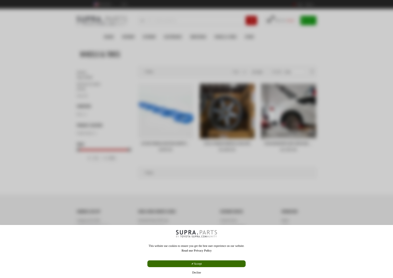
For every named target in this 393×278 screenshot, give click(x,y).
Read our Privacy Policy (197, 250)
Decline (196, 272)
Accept (198, 263)
